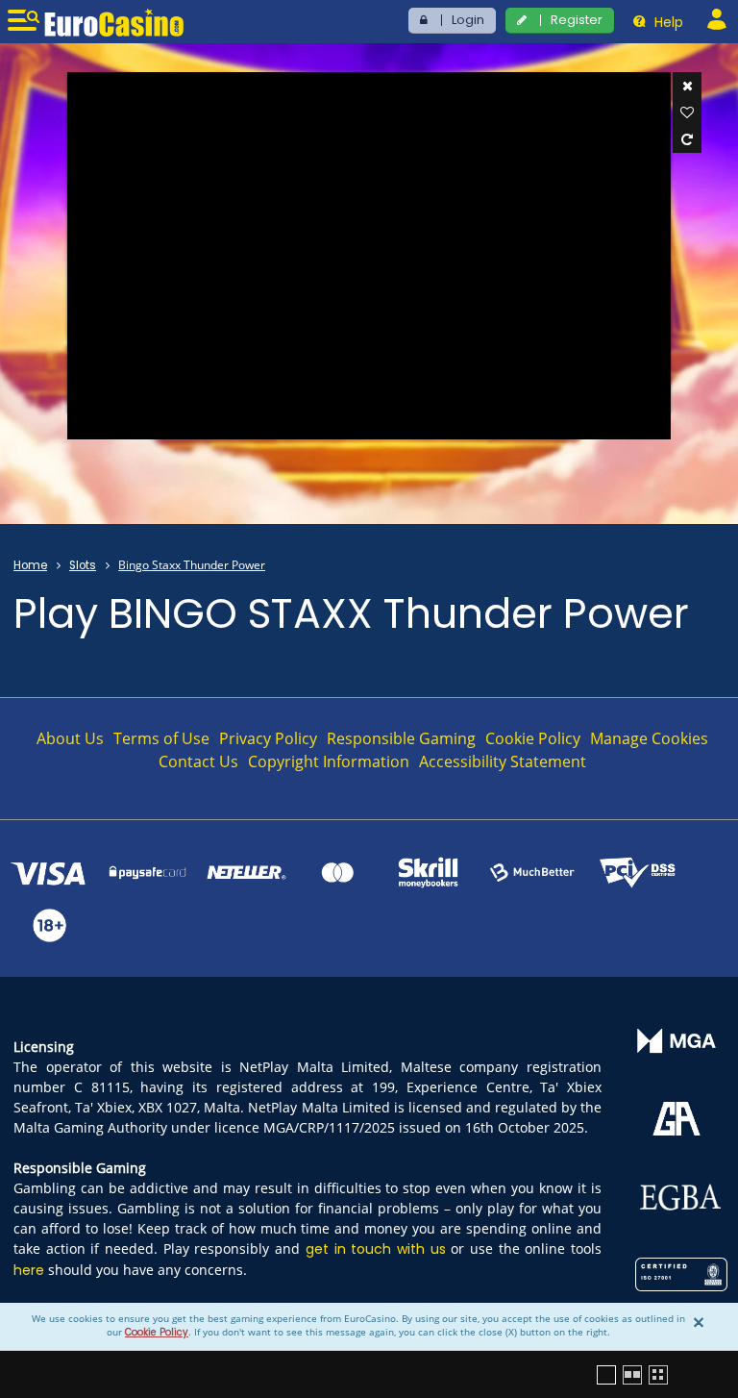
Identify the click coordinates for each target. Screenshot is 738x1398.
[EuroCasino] (114, 22)
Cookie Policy (156, 1332)
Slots (82, 565)
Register (577, 20)
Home (30, 565)
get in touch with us (376, 1249)
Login (468, 20)
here (28, 1270)
